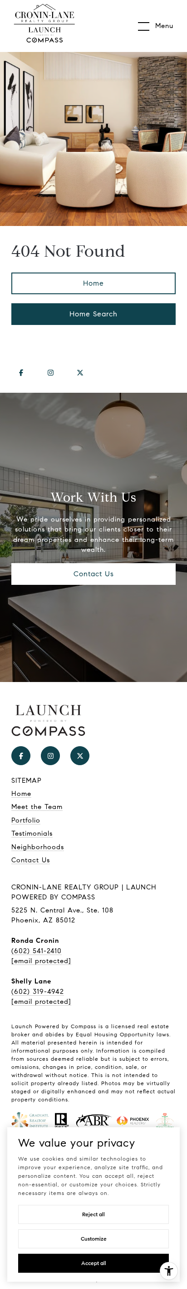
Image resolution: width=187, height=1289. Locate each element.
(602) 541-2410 (36, 951)
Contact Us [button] (94, 573)
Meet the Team (37, 807)
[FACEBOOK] (20, 372)
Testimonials (32, 833)
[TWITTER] (79, 372)
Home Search (93, 314)
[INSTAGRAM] (50, 372)
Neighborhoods (37, 847)
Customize (94, 1238)
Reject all (93, 1214)
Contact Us (30, 860)
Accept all (93, 1263)
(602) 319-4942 (37, 992)
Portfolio (25, 820)
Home (93, 283)
